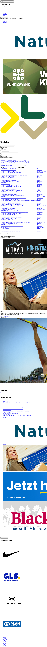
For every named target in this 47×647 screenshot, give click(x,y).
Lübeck (38, 228)
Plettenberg (39, 203)
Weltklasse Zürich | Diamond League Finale (16, 161)
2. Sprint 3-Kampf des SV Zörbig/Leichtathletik (13, 190)
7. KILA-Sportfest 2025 (9, 177)
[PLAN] (11, 635)
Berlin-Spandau (40, 206)
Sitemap (4, 640)
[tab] (3, 157)
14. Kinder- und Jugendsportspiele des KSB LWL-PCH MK (16, 175)
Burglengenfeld (40, 215)
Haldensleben (39, 187)
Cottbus (38, 195)
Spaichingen (39, 173)
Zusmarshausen (40, 194)
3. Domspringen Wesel (12, 160)
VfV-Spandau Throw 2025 (10, 206)
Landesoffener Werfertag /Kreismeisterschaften (13, 217)
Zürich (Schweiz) (27, 161)
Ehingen (38, 229)
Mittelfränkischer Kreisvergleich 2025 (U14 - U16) (14, 205)
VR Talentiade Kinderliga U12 (10, 192)
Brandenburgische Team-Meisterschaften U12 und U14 (15, 195)
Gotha (25, 165)
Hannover (39, 217)
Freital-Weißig (40, 212)
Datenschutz (5, 639)
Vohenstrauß (39, 226)
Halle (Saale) (26, 162)
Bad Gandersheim (40, 227)
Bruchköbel (39, 208)
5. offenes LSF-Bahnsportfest (10, 180)
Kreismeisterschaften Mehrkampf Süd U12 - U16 (14, 215)
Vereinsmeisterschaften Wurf (10, 229)
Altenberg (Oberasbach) (41, 171)
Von (1, 149)
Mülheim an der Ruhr (41, 196)
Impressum (5, 638)
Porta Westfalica (40, 198)
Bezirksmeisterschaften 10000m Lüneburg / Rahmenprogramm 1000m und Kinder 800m (21, 200)
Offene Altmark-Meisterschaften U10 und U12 (13, 213)
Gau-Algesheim (40, 172)
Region (1, 154)
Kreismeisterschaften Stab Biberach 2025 (12, 199)
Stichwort (2, 144)
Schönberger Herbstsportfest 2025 (11, 209)
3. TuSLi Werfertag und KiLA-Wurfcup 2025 (13, 220)
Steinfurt (38, 177)
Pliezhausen (39, 185)
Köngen (38, 204)
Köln (38, 176)
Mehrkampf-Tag (8, 224)
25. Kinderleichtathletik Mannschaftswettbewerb (14, 201)
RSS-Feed (4, 641)
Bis (1, 150)
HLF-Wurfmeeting (11, 162)
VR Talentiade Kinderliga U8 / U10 (11, 185)
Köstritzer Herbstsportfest (9, 182)
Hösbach (39, 219)
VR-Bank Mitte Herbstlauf (10, 214)
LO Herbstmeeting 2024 (9, 173)
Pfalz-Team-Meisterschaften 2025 (11, 223)
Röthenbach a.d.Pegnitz (41, 205)
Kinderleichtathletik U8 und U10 (11, 194)
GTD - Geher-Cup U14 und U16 (11, 168)
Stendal (38, 213)
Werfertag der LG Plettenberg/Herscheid (12, 203)
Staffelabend (7, 228)
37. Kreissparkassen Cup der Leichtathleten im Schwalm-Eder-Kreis (17, 222)
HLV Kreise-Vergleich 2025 (10, 208)
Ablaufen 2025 (7, 227)
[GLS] (11, 588)
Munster (38, 218)
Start (3, 20)
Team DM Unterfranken (9, 219)
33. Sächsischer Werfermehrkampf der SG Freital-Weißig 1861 (16, 212)
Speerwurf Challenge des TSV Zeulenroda (15, 163)
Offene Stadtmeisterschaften (10, 178)
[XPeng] (11, 611)
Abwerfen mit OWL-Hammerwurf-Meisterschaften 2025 (15, 198)
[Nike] (11, 565)
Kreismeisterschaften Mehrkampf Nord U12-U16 (14, 226)
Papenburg (39, 231)
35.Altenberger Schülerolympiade (11, 171)
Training (4, 13)
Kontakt (4, 637)
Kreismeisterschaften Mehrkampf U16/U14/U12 (13, 186)
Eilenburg (39, 168)
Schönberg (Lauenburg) (41, 209)
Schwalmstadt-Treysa (41, 222)
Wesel (25, 160)
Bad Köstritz (39, 182)
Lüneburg (39, 200)
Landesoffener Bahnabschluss (10, 170)
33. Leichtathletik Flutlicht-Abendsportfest (12, 231)
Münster (38, 180)
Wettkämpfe (5, 9)
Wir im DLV (5, 14)
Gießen (38, 189)
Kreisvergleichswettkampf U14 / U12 (12, 181)
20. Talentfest (7, 184)
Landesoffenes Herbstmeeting (10, 189)
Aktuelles (4, 8)
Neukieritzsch (39, 170)
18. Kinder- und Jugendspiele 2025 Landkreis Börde (14, 187)
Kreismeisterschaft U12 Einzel (10, 218)
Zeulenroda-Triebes (27, 163)
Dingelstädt (39, 191)
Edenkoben (39, 223)
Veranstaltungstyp (3, 151)
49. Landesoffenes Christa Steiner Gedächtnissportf (14, 204)
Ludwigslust (39, 175)
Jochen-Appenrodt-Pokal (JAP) (10, 176)
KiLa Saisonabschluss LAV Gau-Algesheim (13, 172)
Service (4, 15)
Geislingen (39, 201)
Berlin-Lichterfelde (40, 220)
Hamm (38, 178)
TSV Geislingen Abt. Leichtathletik (11, 210)
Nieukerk (39, 224)
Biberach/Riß (39, 199)
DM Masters (10, 165)
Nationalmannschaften (7, 10)
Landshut (39, 186)
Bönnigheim (39, 184)
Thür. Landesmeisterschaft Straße (11, 191)
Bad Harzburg (40, 181)
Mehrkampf (7, 196)
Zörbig (38, 190)
